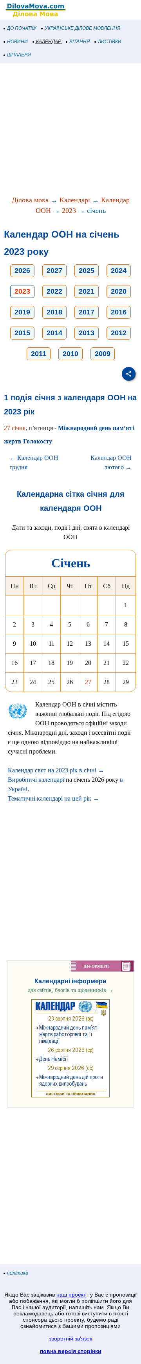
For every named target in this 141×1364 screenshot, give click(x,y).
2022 (54, 291)
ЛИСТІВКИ (110, 41)
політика (17, 1273)
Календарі (75, 200)
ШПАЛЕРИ (19, 55)
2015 (22, 333)
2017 (86, 312)
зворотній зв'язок (70, 1338)
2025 (86, 270)
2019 (22, 312)
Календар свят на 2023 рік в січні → (56, 770)
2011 (38, 354)
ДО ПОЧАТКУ (22, 28)
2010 (70, 354)
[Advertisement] (70, 130)
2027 (54, 270)
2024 (119, 270)
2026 (22, 270)
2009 (102, 354)
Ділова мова (30, 200)
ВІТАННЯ (79, 41)
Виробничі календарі (36, 779)
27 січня (14, 428)
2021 (86, 291)
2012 (119, 333)
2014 (54, 333)
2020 (119, 291)
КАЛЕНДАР (48, 41)
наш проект (71, 1294)
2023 (69, 210)
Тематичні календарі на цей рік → (53, 798)
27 (88, 682)
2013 (86, 333)
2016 (119, 312)
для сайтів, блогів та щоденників (70, 990)
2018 (54, 312)
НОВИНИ (17, 41)
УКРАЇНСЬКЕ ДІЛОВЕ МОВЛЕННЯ (82, 28)
